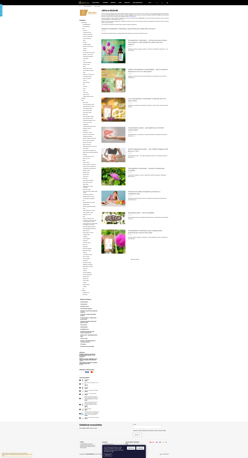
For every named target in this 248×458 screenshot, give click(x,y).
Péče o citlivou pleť (87, 110)
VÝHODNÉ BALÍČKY (87, 24)
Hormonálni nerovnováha (89, 52)
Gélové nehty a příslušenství (89, 166)
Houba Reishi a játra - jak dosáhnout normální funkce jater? (146, 129)
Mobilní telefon (86, 284)
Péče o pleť (85, 102)
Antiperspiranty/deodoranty (89, 126)
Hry (83, 288)
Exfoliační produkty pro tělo (89, 120)
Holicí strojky (86, 280)
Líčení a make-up (87, 144)
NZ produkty (84, 22)
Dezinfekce (85, 246)
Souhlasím (140, 448)
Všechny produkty (87, 62)
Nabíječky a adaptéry (88, 264)
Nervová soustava (87, 78)
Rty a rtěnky (85, 148)
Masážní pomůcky (87, 262)
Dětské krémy (86, 204)
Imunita (85, 48)
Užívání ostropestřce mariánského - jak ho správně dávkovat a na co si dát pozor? (148, 70)
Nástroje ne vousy (87, 214)
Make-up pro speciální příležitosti (90, 152)
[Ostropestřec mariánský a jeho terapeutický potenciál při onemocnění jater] (113, 241)
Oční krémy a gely (87, 112)
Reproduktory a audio (88, 266)
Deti (84, 200)
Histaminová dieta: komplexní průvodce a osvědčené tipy (144, 193)
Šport (84, 40)
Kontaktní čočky (86, 242)
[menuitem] (96, 2)
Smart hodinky (86, 258)
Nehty (84, 160)
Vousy (84, 208)
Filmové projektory (87, 272)
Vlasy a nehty (86, 94)
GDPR (126, 443)
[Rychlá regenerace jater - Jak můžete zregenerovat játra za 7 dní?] (113, 155)
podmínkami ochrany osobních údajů (157, 430)
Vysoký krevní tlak (87, 32)
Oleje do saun (86, 230)
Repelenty (85, 130)
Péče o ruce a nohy (87, 122)
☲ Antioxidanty (84, 302)
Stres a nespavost (87, 38)
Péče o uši (85, 244)
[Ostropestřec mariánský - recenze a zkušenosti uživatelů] (113, 176)
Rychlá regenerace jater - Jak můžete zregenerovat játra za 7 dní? (148, 150)
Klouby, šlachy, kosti (87, 68)
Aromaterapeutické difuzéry (89, 228)
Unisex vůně (85, 176)
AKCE (82, 100)
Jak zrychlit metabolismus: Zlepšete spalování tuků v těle (88, 363)
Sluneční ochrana (87, 189)
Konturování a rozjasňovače (89, 150)
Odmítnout (131, 448)
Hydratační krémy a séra (88, 106)
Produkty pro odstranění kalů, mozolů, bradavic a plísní (89, 221)
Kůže (84, 72)
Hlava (84, 66)
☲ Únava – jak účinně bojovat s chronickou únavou (87, 341)
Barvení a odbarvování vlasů (89, 138)
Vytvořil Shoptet (165, 454)
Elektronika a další (87, 250)
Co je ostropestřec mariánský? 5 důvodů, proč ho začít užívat (147, 100)
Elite (84, 28)
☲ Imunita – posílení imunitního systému (88, 315)
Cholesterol (85, 58)
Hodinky (85, 286)
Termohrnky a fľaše (87, 254)
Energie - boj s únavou (88, 54)
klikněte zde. (133, 16)
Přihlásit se (137, 435)
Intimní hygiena (86, 238)
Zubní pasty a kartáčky (88, 180)
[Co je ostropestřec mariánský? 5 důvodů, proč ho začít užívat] (113, 109)
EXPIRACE (83, 290)
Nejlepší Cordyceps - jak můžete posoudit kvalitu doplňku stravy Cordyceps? (87, 355)
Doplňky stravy (86, 292)
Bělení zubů (85, 184)
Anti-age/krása (86, 26)
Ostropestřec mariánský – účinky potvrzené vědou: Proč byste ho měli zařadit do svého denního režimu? (147, 42)
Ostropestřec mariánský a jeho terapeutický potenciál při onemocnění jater (145, 232)
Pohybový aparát (87, 44)
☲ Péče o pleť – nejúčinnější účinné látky (88, 335)
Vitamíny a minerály (87, 34)
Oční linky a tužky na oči (88, 156)
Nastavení (108, 455)
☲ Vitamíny (83, 344)
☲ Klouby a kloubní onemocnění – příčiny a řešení (88, 322)
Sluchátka (85, 260)
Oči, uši (84, 80)
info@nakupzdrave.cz (109, 444)
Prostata (85, 86)
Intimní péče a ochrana (88, 232)
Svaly (84, 90)
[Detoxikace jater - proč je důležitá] (113, 218)
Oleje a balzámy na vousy (89, 210)
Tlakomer (85, 268)
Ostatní (84, 282)
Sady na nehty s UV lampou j (89, 164)
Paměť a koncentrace (88, 46)
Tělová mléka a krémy (88, 118)
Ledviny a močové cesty (88, 74)
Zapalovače (85, 278)
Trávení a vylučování (87, 36)
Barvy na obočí (86, 158)
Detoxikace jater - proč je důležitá (141, 213)
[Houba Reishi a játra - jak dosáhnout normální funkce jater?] (113, 134)
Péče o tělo (85, 114)
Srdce (84, 88)
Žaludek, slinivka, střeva (88, 96)
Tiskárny (85, 252)
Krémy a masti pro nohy (88, 218)
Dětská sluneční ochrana (88, 196)
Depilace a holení (87, 128)
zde (113, 451)
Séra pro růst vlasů (87, 142)
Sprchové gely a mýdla (88, 116)
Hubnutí (85, 50)
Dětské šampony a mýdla (89, 202)
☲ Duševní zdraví (84, 306)
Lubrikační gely (86, 234)
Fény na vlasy (86, 256)
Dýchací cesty (86, 64)
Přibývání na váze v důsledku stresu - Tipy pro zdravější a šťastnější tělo (88, 359)
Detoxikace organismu (88, 56)
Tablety (84, 270)
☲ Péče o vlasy (83, 338)
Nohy (84, 216)
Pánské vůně (86, 174)
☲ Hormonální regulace (86, 308)
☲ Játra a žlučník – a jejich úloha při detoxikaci (88, 318)
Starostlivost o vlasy (87, 132)
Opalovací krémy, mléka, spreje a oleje (90, 192)
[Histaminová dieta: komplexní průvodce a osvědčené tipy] (113, 198)
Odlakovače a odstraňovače (89, 168)
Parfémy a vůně (86, 170)
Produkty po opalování (88, 194)
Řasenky (85, 154)
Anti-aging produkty (87, 108)
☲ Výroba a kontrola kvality (87, 346)
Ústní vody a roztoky (87, 182)
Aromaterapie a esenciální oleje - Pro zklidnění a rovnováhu (90, 224)
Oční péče (85, 240)
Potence (85, 42)
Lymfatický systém (87, 76)
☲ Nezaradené (84, 327)
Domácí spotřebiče (87, 274)
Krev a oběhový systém (88, 70)
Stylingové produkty (87, 136)
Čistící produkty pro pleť (88, 104)
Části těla (85, 30)
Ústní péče (85, 178)
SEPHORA (83, 98)
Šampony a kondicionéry (88, 134)
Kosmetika (85, 294)
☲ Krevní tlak (83, 324)
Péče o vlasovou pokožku (88, 140)
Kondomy (85, 236)
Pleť (84, 84)
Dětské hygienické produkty (89, 206)
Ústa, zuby (85, 92)
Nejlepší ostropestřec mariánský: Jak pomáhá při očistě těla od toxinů (128, 29)
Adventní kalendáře (87, 248)
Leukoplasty (85, 124)
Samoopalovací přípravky (89, 198)
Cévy (84, 60)
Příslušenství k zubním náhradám (88, 187)
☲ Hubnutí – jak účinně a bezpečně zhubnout (88, 311)
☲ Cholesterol (83, 304)
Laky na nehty (86, 162)
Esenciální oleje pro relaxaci (89, 226)
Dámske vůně (86, 172)
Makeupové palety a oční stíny (90, 146)
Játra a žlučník (86, 82)
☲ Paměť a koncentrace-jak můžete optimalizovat (87, 332)
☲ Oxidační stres (84, 329)
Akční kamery (86, 276)
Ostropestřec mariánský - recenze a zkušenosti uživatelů (146, 169)
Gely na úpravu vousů (88, 212)
